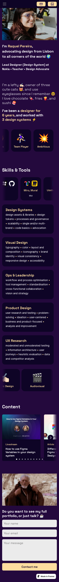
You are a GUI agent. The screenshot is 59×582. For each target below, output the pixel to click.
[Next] (50, 438)
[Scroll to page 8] (36, 459)
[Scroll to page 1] (16, 459)
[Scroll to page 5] (28, 459)
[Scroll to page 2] (19, 459)
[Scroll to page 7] (33, 459)
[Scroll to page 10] (42, 459)
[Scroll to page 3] (22, 459)
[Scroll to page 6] (31, 459)
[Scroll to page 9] (39, 459)
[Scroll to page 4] (25, 459)
